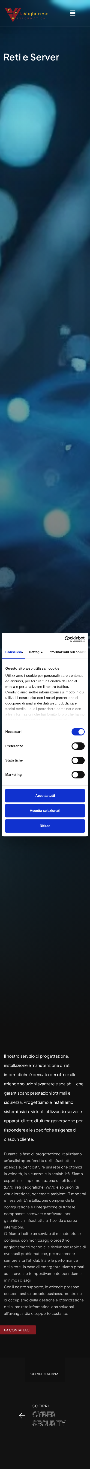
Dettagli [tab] (35, 652)
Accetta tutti (45, 796)
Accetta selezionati (45, 811)
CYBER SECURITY (49, 1418)
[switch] (78, 746)
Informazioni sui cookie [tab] (67, 652)
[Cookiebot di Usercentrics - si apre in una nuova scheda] (65, 639)
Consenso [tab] (13, 652)
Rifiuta (45, 826)
